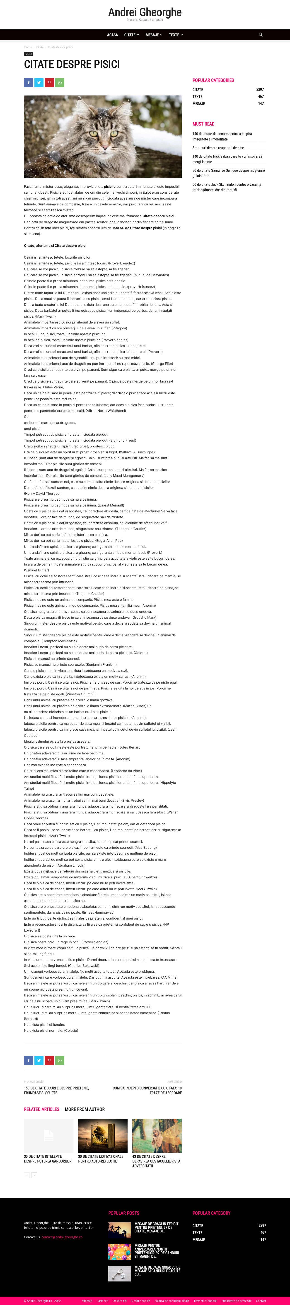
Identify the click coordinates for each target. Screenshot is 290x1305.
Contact (261, 1301)
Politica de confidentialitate (172, 1301)
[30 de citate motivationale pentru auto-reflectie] (103, 1136)
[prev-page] (27, 1175)
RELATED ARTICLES (41, 1109)
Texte (174, 35)
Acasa (112, 35)
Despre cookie (140, 1301)
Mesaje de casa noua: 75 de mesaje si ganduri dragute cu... (157, 1271)
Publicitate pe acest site (237, 1301)
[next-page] (34, 1175)
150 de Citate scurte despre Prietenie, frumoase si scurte (56, 1090)
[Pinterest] (49, 82)
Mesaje (152, 35)
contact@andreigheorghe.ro (61, 1237)
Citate (129, 35)
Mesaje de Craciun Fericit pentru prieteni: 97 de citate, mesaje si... (157, 1227)
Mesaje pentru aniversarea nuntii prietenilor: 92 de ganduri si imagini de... (157, 1251)
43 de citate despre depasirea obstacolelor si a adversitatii (156, 1161)
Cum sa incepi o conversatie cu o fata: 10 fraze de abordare (147, 1090)
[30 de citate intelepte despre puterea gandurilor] (48, 1136)
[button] (260, 35)
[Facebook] (28, 82)
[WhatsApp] (59, 82)
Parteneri (103, 1301)
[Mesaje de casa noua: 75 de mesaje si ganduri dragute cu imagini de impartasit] (119, 1273)
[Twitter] (39, 82)
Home (28, 47)
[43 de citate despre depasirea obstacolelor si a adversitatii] (157, 1136)
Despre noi (120, 1301)
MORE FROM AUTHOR (85, 1109)
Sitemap (87, 1301)
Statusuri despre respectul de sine (218, 147)
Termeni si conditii (205, 1301)
